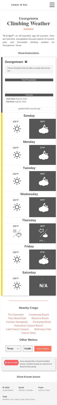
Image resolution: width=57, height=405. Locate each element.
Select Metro (43, 348)
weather (5, 399)
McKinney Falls (42, 329)
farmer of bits (19, 5)
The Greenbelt (15, 314)
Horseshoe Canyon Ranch (28, 325)
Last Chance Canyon (17, 329)
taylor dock (30, 399)
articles (41, 390)
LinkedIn (29, 390)
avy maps (15, 399)
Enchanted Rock (42, 322)
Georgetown (14, 62)
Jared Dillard (7, 390)
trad (22, 399)
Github (21, 390)
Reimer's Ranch (40, 318)
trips (48, 390)
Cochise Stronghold (17, 322)
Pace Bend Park (17, 318)
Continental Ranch (39, 314)
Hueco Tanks (28, 333)
